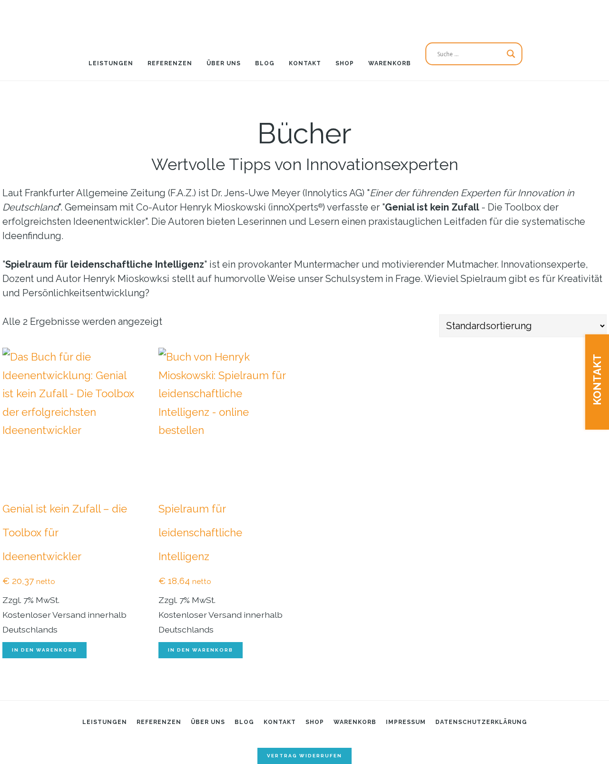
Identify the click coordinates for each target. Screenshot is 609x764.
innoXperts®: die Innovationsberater (304, 16)
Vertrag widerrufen (304, 755)
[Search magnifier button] (511, 53)
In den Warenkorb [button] (44, 650)
